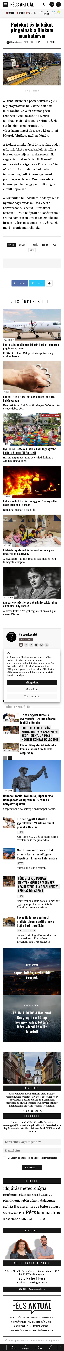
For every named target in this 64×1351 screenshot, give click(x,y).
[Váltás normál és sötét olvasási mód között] (44, 4)
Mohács (8, 1206)
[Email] (21, 645)
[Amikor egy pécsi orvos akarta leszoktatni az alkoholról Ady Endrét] (32, 583)
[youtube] (36, 645)
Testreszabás (32, 696)
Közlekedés (9, 339)
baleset (46, 1206)
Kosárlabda (11, 1219)
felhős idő (27, 1219)
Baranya (45, 1195)
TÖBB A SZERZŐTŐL (18, 707)
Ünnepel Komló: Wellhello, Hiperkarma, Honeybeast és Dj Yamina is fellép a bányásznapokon (28, 799)
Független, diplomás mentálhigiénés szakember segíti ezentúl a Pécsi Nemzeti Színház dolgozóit (40, 733)
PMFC (57, 1206)
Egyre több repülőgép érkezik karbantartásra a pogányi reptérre (31, 346)
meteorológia (33, 1188)
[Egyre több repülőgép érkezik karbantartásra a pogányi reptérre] (32, 325)
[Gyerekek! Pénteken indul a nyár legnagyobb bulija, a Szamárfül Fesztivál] (32, 429)
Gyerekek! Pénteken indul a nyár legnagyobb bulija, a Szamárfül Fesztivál (29, 450)
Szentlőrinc (10, 1213)
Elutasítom (32, 689)
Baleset (7, 496)
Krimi (6, 391)
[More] (49, 283)
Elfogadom (32, 682)
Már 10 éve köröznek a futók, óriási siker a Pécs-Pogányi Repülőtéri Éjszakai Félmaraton (37, 854)
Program (8, 790)
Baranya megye (26, 1207)
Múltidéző (8, 597)
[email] (41, 645)
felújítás (34, 244)
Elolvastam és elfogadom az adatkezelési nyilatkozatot (32, 1158)
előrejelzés (31, 1194)
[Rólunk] (32, 1068)
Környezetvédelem (26, 930)
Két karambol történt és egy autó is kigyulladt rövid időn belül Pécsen (31, 503)
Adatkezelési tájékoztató (40, 672)
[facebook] (26, 645)
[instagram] (31, 645)
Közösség (52, 42)
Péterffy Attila (11, 1200)
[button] (8, 652)
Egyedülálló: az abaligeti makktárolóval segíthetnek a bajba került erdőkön (35, 921)
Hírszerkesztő (28, 634)
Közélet (11, 13)
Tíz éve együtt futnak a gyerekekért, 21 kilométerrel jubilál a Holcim (38, 719)
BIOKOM (22, 244)
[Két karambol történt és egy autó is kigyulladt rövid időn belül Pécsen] (32, 482)
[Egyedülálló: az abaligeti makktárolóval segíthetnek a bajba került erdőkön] (9, 921)
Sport (20, 863)
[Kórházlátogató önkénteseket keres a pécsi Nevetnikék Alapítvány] (32, 531)
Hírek (6, 444)
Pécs (32, 250)
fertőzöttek (10, 1194)
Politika (32, 13)
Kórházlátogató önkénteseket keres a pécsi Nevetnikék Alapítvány (29, 552)
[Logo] (22, 4)
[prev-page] (5, 758)
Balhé (22, 13)
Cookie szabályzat (16, 675)
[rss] (46, 645)
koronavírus (48, 1212)
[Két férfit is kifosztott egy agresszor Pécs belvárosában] (32, 377)
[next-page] (10, 758)
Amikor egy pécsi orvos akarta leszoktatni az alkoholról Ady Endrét (30, 604)
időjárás (11, 1188)
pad (54, 244)
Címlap (27, 91)
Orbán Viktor (29, 1200)
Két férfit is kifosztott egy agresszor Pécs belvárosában (29, 398)
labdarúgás (46, 1200)
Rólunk (32, 1088)
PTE (22, 1213)
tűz (21, 1194)
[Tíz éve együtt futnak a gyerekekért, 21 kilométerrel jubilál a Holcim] (9, 822)
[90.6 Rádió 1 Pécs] (32, 1258)
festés (45, 244)
